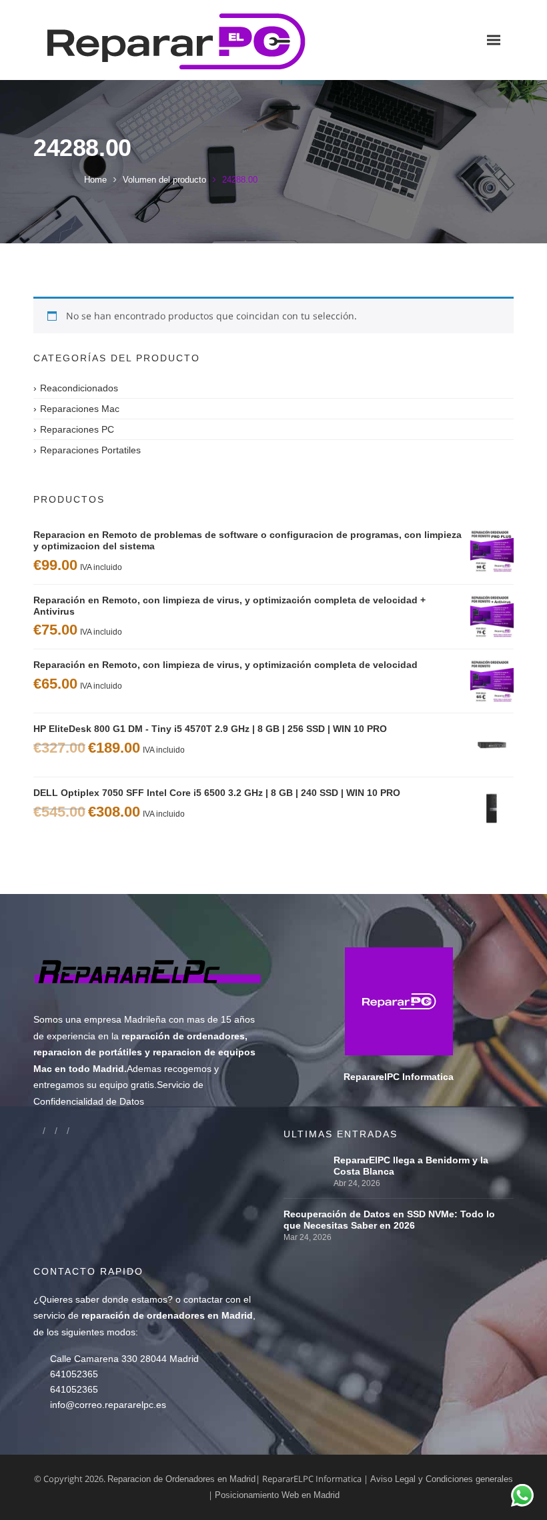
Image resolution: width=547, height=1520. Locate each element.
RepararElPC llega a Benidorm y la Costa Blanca (411, 1166)
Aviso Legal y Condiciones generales (441, 1479)
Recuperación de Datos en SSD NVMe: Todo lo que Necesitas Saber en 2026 (389, 1220)
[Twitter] (62, 1130)
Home (95, 180)
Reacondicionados (79, 388)
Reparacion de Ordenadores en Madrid (181, 1479)
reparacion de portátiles (87, 1052)
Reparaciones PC (77, 429)
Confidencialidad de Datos (88, 1101)
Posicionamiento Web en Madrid (277, 1495)
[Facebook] (38, 1130)
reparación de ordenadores (183, 1036)
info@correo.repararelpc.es (108, 1404)
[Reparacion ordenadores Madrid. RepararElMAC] (126, 40)
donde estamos (134, 1299)
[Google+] (50, 1130)
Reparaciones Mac (79, 408)
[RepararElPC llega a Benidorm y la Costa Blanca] (305, 1160)
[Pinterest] (74, 1130)
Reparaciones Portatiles (90, 450)
